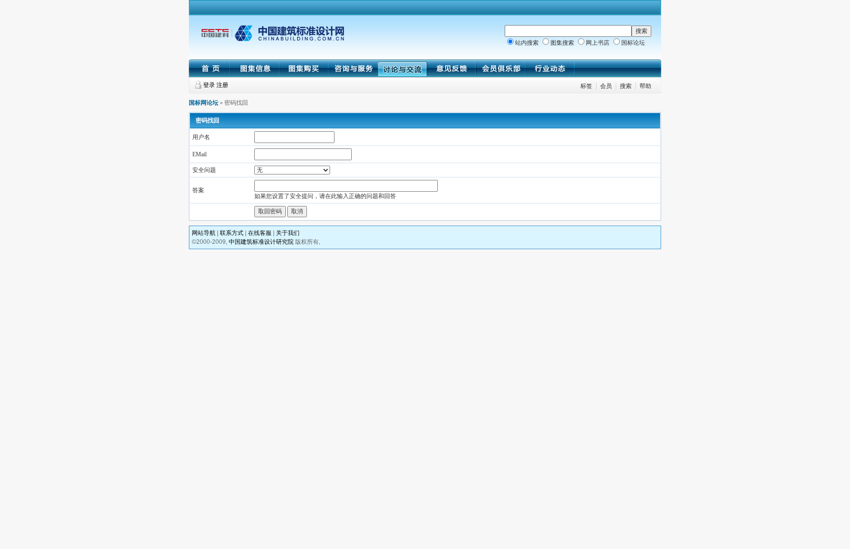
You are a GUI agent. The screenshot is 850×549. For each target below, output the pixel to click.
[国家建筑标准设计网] (272, 39)
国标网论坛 (203, 102)
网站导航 (203, 233)
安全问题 (204, 170)
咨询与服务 (353, 68)
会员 (606, 86)
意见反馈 (451, 68)
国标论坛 (633, 42)
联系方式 (231, 233)
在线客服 (260, 233)
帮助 (645, 86)
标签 (586, 86)
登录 (209, 85)
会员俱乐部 (500, 68)
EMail (199, 154)
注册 (222, 85)
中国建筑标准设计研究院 (261, 241)
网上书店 (597, 42)
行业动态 (550, 68)
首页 (209, 68)
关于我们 (288, 233)
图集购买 (304, 68)
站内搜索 (527, 42)
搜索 (626, 86)
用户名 (201, 137)
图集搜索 (562, 42)
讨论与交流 (402, 68)
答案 (198, 190)
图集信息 (254, 68)
